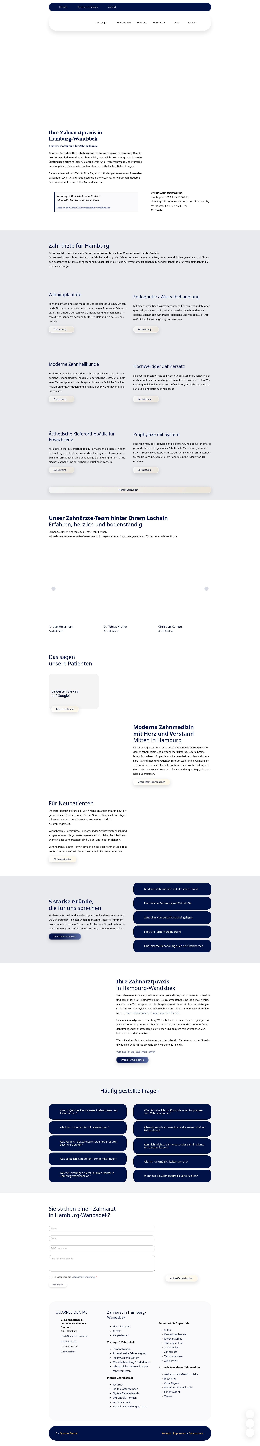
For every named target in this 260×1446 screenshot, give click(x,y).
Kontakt (117, 1331)
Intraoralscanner (122, 1402)
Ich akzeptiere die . (75, 1277)
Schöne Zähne (172, 1391)
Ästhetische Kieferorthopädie (181, 1374)
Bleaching (170, 1378)
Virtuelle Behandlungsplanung (130, 1406)
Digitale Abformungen (125, 1388)
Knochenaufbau (173, 1338)
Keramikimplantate (175, 1334)
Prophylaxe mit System (126, 1357)
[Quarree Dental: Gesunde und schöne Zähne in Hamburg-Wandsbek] (68, 21)
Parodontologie (121, 1349)
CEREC (167, 1329)
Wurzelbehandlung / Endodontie (131, 1362)
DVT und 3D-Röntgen (125, 1397)
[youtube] (203, 7)
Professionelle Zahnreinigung (129, 1353)
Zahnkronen (171, 1360)
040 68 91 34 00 (68, 1341)
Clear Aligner (171, 1383)
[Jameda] (191, 7)
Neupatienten (120, 1335)
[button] (203, 22)
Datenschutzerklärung (83, 1276)
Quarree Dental (68, 1433)
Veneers (168, 1396)
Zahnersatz (170, 1351)
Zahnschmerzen (122, 1370)
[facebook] (195, 7)
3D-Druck (118, 1384)
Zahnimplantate (173, 1356)
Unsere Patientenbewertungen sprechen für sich (151, 1013)
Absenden (58, 1284)
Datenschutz (195, 1433)
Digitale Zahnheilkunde (126, 1393)
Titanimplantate (173, 1343)
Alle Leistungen (121, 1326)
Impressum (179, 1433)
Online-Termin (68, 1351)
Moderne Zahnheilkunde (178, 1387)
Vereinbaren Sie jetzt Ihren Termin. (136, 1051)
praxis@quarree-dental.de (74, 1336)
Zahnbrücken (171, 1347)
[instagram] (199, 7)
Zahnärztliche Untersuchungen (130, 1366)
